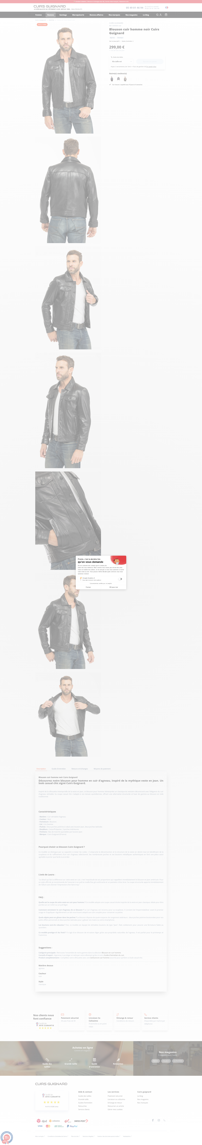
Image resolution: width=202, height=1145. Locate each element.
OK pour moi (113, 587)
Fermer (88, 587)
